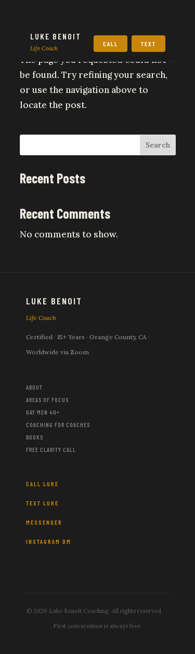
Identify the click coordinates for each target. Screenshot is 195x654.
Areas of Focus (47, 399)
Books (34, 437)
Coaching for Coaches (58, 424)
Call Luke (42, 483)
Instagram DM (48, 541)
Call (110, 43)
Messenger (44, 522)
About (34, 387)
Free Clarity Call (51, 449)
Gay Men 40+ (43, 412)
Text (148, 43)
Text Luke (42, 502)
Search (158, 145)
